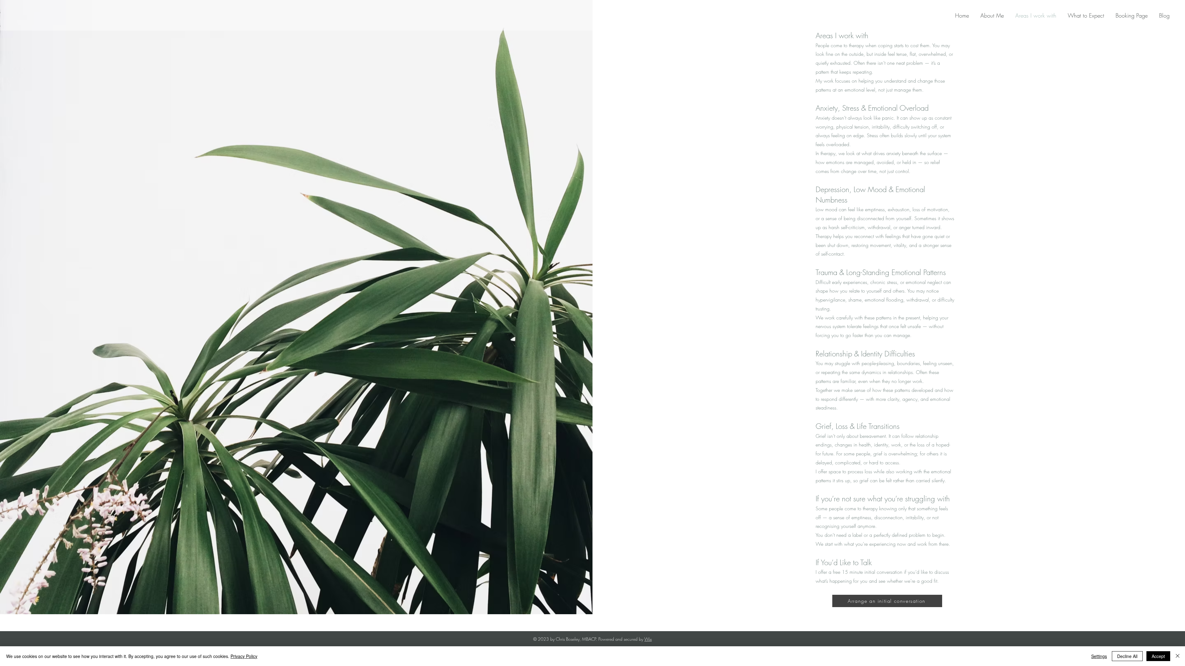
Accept (1158, 656)
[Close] (1177, 656)
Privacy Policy (244, 656)
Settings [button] (1099, 656)
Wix (648, 639)
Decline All (1127, 656)
